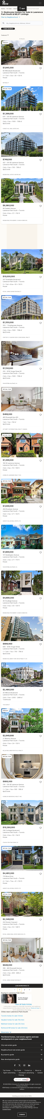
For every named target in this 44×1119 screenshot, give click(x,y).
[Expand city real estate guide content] (22, 1045)
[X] (19, 1065)
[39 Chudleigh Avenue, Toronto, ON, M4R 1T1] (22, 594)
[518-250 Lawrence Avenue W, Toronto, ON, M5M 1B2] (22, 777)
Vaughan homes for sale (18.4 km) (12, 1020)
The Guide (17, 1070)
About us (38, 1070)
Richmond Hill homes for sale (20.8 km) (14, 1028)
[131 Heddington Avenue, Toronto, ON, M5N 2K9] (22, 548)
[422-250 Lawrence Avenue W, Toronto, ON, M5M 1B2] (22, 155)
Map (23, 8)
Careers (40, 1073)
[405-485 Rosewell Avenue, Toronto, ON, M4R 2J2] (22, 410)
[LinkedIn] (29, 1065)
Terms (26, 1086)
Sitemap (21, 1075)
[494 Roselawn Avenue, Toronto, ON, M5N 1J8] (22, 502)
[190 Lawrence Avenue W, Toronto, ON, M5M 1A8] (22, 456)
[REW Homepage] (5, 3)
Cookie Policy (6, 1109)
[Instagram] (24, 1065)
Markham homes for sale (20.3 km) (13, 1024)
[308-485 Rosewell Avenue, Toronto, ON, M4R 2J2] (22, 961)
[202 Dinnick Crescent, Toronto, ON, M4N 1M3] (22, 915)
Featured (4, 35)
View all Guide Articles (23, 1004)
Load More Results (22, 985)
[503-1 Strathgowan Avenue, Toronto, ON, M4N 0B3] (22, 318)
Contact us (28, 1070)
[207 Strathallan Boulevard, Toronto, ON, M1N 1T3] (22, 272)
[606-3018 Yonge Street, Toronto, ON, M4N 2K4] (22, 639)
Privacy (18, 1086)
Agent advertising (9, 1073)
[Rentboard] (26, 1079)
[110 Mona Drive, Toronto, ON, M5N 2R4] (22, 869)
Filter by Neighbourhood (9, 17)
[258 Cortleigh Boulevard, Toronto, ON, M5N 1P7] (22, 823)
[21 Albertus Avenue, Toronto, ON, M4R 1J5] (22, 731)
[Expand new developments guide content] (22, 1059)
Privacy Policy (17, 1106)
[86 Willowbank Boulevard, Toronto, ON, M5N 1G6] (22, 63)
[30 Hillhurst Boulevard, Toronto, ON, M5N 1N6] (22, 685)
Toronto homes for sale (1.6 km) (12, 1016)
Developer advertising (26, 1073)
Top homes (6, 1070)
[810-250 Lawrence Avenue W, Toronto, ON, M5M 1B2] (22, 109)
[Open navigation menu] (40, 3)
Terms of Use (35, 1008)
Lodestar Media (24, 1084)
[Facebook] (15, 1065)
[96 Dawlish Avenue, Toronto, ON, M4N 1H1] (22, 201)
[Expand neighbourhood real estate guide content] (22, 1050)
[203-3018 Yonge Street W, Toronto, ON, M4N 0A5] (22, 364)
